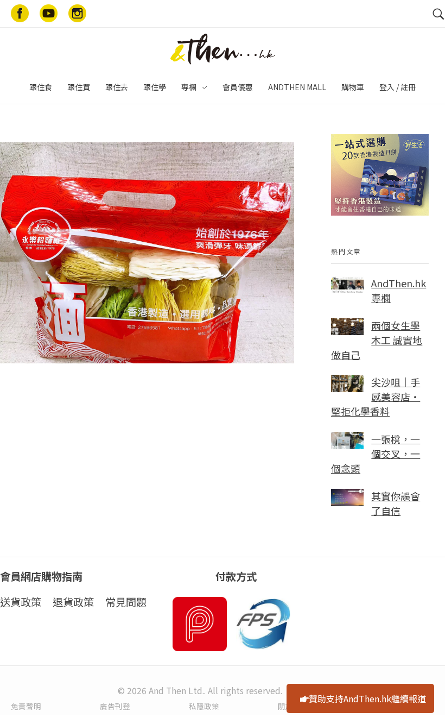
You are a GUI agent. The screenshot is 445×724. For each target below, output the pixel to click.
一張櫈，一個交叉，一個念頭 (375, 453)
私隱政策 (204, 706)
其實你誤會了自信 (395, 503)
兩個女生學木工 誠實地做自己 (376, 340)
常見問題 (126, 601)
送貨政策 (20, 601)
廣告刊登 (115, 706)
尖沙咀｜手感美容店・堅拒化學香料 (375, 396)
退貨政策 (73, 601)
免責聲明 (26, 706)
